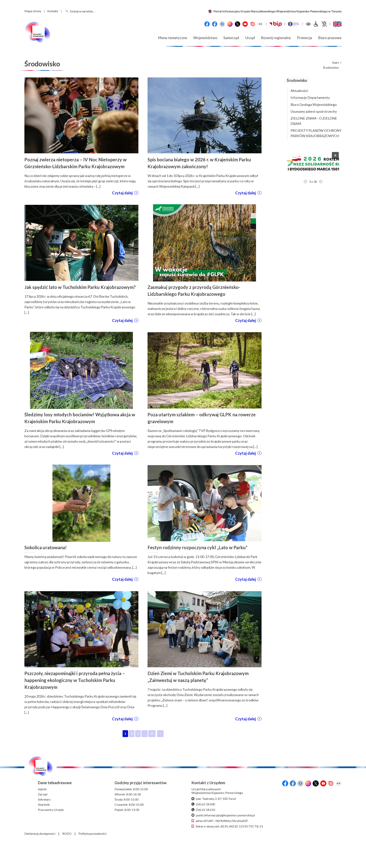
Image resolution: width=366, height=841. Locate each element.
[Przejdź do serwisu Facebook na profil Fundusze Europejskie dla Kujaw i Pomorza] (214, 24)
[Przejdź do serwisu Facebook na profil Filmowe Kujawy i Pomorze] (222, 24)
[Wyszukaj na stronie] (67, 11)
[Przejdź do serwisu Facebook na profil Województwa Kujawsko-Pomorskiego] (207, 24)
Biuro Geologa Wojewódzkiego (314, 104)
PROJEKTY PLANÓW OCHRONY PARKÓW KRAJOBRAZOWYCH (316, 133)
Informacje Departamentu (310, 97)
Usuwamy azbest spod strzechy (314, 111)
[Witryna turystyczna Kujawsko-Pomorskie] (293, 24)
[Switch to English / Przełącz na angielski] (337, 24)
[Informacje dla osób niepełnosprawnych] (320, 24)
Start (335, 62)
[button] (313, 163)
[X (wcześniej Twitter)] (237, 24)
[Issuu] (252, 24)
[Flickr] (260, 24)
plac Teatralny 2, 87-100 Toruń (216, 798)
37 (153, 734)
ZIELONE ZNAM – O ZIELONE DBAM (314, 121)
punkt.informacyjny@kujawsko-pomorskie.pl (225, 815)
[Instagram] (230, 24)
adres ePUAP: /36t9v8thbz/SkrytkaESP (222, 821)
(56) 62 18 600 (205, 804)
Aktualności (299, 90)
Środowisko (331, 67)
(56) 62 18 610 (205, 809)
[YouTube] (245, 24)
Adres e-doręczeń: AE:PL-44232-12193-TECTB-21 (229, 826)
